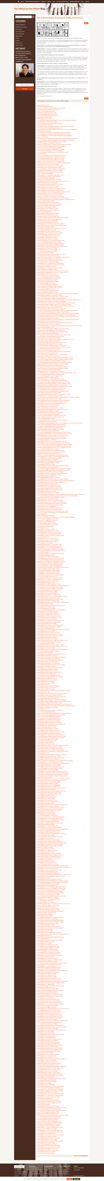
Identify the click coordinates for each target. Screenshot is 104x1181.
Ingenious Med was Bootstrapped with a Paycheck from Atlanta (53, 409)
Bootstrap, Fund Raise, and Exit (45, 847)
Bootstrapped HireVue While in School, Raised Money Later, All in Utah (54, 433)
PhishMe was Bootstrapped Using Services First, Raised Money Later (54, 447)
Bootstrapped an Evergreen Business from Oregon (50, 702)
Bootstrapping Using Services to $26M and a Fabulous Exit (52, 502)
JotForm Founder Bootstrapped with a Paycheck (49, 277)
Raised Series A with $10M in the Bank (47, 727)
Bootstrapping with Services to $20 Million (48, 248)
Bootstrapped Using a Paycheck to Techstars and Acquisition (52, 699)
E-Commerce (19, 43)
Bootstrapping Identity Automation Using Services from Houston (53, 271)
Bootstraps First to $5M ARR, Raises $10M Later (49, 179)
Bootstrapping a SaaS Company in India (47, 740)
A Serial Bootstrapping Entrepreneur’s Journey (48, 477)
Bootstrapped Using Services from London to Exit (49, 792)
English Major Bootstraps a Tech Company (48, 182)
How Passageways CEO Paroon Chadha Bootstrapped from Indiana (54, 134)
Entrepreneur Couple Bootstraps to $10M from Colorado (51, 156)
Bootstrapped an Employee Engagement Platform (49, 1101)
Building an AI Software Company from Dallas (48, 453)
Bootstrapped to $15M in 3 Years (45, 1052)
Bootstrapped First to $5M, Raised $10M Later (49, 584)
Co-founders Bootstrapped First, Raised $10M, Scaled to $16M (53, 882)
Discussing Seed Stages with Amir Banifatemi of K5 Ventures (52, 342)
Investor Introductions (62, 1)
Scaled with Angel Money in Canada (46, 835)
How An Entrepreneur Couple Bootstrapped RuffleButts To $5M (53, 368)
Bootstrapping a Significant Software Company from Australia (52, 438)
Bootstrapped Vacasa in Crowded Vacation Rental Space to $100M (54, 690)
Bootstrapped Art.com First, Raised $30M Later (49, 899)
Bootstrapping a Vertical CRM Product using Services (50, 508)
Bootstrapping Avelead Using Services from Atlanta (50, 344)
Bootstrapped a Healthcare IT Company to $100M (50, 695)
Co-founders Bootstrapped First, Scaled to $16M (49, 1116)
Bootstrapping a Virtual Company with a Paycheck (50, 546)
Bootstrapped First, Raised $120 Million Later (48, 999)
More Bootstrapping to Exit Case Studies (47, 523)
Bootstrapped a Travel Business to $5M (47, 1136)
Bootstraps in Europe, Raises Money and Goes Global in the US (53, 181)
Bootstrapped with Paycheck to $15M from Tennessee (50, 588)
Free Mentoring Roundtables (32, 1)
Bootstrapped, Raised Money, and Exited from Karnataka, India (53, 865)
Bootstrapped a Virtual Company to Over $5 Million (50, 955)
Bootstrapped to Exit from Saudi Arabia (47, 1060)
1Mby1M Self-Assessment (34, 1173)
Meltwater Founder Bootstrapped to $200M (48, 281)
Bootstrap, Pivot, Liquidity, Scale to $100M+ (48, 1005)
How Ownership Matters (43, 552)
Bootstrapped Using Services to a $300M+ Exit (49, 786)
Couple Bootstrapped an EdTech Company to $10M (50, 768)
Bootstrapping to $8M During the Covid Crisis (48, 236)
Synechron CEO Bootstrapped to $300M (47, 284)
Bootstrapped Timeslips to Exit (45, 935)
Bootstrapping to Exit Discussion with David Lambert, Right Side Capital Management (58, 293)
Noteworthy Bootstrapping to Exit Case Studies (49, 909)
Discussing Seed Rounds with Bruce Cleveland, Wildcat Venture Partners (55, 322)
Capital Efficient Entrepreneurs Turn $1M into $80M (50, 170)
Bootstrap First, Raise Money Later (46, 521)
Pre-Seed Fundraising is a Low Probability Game (49, 1109)
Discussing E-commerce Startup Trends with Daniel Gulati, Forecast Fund (55, 339)
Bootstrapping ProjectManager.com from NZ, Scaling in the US (53, 272)
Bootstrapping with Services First (45, 838)
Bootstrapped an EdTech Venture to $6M (47, 1139)
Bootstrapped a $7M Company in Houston (48, 728)
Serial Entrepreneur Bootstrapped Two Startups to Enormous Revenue (54, 704)
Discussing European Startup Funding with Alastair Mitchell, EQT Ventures (55, 357)
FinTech (17, 40)
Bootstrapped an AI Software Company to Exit (49, 839)
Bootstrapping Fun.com (43, 708)
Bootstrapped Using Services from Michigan (48, 918)
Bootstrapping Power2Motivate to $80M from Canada (50, 562)
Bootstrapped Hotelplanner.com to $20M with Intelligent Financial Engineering (56, 705)
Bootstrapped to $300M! (43, 684)
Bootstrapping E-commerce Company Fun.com (49, 321)
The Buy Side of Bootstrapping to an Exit (47, 115)
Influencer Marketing (63, 1173)
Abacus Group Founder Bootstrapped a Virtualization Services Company (54, 444)
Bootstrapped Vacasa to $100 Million (46, 1084)
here (51, 96)
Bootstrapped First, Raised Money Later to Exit (49, 801)
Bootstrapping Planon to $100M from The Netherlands (51, 263)
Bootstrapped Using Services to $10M (47, 813)
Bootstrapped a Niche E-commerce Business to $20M (50, 1141)
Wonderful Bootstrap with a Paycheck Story (48, 220)
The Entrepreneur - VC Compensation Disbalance (50, 547)
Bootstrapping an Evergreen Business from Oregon (50, 307)
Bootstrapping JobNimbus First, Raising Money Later (50, 489)
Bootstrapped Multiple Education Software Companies (50, 855)
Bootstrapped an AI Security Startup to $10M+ (49, 1125)
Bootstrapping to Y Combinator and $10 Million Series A (51, 175)
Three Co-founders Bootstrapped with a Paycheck (50, 1087)
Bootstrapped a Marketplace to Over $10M (48, 581)
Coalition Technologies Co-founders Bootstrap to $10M (51, 243)
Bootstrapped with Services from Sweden (47, 1019)
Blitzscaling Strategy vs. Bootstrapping (47, 912)
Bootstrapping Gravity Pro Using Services (47, 467)
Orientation (46, 1169)
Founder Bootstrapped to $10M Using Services (49, 1118)
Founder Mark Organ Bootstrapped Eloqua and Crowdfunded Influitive (54, 362)
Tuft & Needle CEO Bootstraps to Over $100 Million (50, 150)
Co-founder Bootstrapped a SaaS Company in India (50, 376)
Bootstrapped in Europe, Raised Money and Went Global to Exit (53, 970)
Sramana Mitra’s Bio (74, 1)
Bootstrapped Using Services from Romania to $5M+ (50, 940)
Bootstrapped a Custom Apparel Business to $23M (50, 1002)
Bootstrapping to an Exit (43, 105)
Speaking (20, 1173)
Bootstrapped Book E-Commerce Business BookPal (50, 395)
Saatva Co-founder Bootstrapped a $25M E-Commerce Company (53, 328)
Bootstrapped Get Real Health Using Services (48, 718)
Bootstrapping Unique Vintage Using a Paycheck (49, 337)
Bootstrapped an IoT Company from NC (47, 1055)
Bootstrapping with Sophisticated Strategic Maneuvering (51, 550)
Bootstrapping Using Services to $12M (47, 229)
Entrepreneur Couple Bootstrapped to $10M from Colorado (52, 561)
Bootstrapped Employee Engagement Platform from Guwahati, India (54, 874)
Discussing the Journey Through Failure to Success (50, 172)
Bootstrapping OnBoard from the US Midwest (48, 540)
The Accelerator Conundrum (23, 51)
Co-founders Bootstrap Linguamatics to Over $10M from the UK (53, 152)
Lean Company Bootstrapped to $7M (46, 711)
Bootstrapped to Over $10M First (45, 998)
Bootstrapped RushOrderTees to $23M (47, 623)
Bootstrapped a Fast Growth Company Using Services (51, 635)
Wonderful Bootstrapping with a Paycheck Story (49, 622)
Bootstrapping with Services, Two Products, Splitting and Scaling (53, 745)
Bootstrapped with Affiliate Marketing (46, 628)
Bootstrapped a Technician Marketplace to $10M (49, 967)
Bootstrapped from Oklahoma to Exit (46, 678)
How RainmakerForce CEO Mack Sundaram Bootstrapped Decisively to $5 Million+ (57, 138)
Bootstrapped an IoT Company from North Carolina (50, 667)
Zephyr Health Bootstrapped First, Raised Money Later (51, 417)
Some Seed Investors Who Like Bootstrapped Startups (51, 920)
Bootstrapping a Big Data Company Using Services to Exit (51, 724)
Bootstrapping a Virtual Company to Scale (48, 208)
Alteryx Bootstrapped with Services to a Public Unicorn (50, 190)
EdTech (17, 38)
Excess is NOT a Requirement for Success (48, 520)
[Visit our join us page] (19, 1166)
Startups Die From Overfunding (45, 929)
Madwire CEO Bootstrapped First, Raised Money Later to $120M (53, 217)
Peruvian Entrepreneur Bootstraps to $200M (48, 275)
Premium (49, 1)
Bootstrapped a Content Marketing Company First (50, 1017)
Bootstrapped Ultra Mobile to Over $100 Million (49, 570)
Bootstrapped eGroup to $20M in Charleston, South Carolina (52, 385)
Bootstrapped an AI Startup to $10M (46, 1142)
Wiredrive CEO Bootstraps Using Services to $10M (50, 194)
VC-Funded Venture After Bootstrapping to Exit (49, 1121)
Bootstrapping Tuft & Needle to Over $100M (48, 556)
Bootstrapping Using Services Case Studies (48, 923)
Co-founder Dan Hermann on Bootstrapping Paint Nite (51, 389)
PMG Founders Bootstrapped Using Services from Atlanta (51, 424)
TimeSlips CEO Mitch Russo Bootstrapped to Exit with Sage (52, 141)
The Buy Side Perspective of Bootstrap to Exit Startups (51, 911)
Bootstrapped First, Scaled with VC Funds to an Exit (50, 996)
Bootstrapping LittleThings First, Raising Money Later (50, 427)
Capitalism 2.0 (19, 61)
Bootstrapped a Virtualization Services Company (49, 830)
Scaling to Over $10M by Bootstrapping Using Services (51, 196)
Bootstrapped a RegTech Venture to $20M (48, 783)
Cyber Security (19, 45)
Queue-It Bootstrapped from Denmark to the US (49, 590)
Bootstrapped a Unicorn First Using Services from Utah (51, 807)
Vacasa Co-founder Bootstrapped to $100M (48, 290)
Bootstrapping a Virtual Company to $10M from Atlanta (51, 245)
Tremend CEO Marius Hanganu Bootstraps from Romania (51, 146)
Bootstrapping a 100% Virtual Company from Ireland (50, 232)
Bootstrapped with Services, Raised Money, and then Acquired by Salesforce (56, 480)
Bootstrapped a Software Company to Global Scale (50, 1045)
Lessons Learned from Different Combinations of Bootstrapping (53, 829)
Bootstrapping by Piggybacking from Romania (49, 213)
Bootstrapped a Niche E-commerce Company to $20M (51, 921)
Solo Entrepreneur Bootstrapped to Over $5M (48, 894)
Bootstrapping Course (33, 1167)
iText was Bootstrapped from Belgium (46, 418)
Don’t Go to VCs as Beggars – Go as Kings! (48, 518)
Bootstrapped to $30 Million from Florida (47, 1148)
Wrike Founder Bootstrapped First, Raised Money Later (51, 450)
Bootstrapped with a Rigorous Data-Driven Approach (50, 836)
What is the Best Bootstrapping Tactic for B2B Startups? (51, 990)
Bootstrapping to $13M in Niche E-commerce (48, 356)
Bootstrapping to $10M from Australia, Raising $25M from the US (53, 470)
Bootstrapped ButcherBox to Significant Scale (48, 600)
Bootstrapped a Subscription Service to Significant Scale (51, 982)
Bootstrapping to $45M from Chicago (46, 289)
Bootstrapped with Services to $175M (47, 789)
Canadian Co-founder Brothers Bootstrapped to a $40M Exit (52, 1066)
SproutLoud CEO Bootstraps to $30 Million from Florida (51, 149)
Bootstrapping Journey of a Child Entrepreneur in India (51, 737)
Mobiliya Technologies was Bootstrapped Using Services (51, 379)
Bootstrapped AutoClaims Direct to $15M (47, 680)
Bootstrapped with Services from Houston (47, 1071)
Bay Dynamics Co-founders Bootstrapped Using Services (51, 452)
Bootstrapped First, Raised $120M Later (47, 619)
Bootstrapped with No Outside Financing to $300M (50, 827)
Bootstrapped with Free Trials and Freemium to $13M (50, 1004)
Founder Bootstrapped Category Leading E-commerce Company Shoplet (55, 359)
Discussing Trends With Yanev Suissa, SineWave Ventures (52, 360)
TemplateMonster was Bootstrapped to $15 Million (50, 458)
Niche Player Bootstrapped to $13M (46, 925)
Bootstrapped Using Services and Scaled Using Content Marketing (53, 763)
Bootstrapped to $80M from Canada (46, 956)
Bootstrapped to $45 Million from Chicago (47, 1092)
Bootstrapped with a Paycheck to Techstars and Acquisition (52, 301)
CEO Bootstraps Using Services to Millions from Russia (51, 193)
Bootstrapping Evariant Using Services (47, 421)
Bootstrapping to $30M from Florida (46, 555)
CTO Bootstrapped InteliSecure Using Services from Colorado (52, 420)
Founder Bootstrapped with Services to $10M (48, 883)
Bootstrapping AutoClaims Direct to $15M (47, 280)
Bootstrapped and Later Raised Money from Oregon (50, 505)
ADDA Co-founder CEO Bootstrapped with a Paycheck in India (52, 331)
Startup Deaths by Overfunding (45, 543)
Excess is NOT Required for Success (46, 111)
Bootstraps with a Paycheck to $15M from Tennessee (50, 184)
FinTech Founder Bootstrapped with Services (48, 1100)
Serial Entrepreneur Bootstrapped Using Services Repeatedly (52, 754)
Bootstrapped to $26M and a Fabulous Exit (48, 1113)
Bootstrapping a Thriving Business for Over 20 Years (50, 734)
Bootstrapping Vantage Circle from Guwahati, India (50, 488)
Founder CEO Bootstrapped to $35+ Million (48, 988)
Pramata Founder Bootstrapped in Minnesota (48, 414)
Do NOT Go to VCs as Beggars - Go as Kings (48, 109)
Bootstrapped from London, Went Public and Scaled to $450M (52, 401)
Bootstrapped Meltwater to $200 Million (47, 1080)
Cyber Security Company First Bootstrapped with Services (51, 833)
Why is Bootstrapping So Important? (46, 515)
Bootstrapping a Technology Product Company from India (51, 254)
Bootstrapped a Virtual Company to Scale (47, 611)
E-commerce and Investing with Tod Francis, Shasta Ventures (52, 366)
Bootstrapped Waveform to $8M (45, 603)
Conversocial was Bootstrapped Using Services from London (52, 415)
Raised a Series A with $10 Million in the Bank (48, 350)
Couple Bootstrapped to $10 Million (46, 1153)
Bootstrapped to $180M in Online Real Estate (48, 698)
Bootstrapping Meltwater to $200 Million (47, 439)
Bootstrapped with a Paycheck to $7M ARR (48, 897)
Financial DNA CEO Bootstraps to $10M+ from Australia (51, 159)
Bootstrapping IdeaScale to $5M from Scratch (48, 462)
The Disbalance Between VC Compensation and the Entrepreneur (53, 934)
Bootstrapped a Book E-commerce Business (48, 759)
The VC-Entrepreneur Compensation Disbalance (49, 143)
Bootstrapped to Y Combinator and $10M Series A (50, 579)
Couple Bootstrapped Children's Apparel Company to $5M (51, 736)
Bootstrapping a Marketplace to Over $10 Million (49, 176)
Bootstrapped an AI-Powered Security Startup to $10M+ (51, 893)
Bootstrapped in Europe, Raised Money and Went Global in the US (54, 585)
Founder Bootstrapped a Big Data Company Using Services (52, 345)
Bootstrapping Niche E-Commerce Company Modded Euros (52, 482)
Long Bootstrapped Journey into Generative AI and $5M (51, 1034)
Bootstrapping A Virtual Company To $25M (48, 187)
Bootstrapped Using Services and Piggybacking (49, 785)
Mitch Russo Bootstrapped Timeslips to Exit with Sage (50, 549)
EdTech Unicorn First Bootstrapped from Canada (49, 642)
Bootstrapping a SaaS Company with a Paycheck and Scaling (52, 246)
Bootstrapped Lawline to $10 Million (46, 1033)
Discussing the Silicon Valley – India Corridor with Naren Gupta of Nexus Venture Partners (59, 299)
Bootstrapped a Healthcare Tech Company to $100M (50, 1090)
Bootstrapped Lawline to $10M (45, 652)
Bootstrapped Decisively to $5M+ (45, 931)
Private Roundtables (63, 1169)
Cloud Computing (20, 33)
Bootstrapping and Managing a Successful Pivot (49, 258)
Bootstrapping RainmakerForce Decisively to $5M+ (50, 544)
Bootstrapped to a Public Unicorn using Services (49, 979)
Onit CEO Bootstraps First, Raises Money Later (49, 249)
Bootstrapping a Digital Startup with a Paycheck (49, 341)
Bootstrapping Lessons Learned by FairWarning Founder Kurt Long (54, 442)
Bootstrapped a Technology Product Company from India (51, 654)
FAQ (45, 1171)
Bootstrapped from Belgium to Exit (46, 803)
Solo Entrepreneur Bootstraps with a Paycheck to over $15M (52, 503)
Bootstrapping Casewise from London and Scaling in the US (52, 441)
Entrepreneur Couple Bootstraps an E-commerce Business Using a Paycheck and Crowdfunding (61, 494)
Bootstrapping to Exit (43, 514)
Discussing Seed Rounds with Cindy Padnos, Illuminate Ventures (53, 296)
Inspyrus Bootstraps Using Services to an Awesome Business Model (54, 191)
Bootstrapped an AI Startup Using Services (48, 885)
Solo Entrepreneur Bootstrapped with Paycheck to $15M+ (51, 890)
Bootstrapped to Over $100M (45, 943)
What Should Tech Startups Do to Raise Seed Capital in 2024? (53, 1020)
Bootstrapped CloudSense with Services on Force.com (51, 757)
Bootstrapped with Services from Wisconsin (48, 993)
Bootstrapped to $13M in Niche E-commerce (48, 730)
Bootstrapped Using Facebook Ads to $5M (48, 769)
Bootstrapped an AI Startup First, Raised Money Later (50, 1068)
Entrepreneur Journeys (21, 27)
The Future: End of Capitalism (23, 59)
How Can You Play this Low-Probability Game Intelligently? (52, 108)
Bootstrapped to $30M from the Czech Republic (49, 858)
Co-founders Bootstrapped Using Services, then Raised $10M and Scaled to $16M (57, 495)
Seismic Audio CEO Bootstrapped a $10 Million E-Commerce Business (54, 446)
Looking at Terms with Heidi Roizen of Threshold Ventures (51, 330)
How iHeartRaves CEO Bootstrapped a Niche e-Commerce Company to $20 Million (58, 129)
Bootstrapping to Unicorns (44, 118)
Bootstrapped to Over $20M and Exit (46, 607)
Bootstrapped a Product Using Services (47, 862)
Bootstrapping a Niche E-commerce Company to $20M (51, 535)
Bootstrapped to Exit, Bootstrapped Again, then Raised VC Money (53, 629)
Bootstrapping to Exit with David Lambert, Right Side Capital (52, 693)
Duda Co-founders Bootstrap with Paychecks (48, 333)
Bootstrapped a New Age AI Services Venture (48, 1106)
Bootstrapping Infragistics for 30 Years (47, 491)
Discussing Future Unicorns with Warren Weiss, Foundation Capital (54, 347)
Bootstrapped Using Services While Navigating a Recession (52, 791)
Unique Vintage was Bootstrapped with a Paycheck (50, 286)
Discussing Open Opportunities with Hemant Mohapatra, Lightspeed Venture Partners (58, 319)
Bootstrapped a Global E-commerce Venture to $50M (50, 928)
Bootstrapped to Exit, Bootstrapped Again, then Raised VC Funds (53, 1008)
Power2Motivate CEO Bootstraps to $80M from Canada (51, 158)
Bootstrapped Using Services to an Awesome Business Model (52, 596)
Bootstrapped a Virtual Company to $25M (47, 591)
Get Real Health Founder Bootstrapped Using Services (51, 336)
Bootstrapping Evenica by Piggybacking (47, 506)
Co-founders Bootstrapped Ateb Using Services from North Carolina (54, 432)
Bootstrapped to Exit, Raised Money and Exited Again (50, 1089)
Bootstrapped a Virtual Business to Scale (47, 991)
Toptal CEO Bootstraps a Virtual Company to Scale (50, 287)
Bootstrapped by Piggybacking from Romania (48, 614)
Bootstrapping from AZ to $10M (45, 915)
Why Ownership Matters (43, 938)
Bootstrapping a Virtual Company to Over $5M (49, 573)
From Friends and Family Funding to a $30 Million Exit (51, 710)
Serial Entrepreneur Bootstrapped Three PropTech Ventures (52, 896)
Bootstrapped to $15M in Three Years (47, 673)
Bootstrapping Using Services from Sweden (48, 239)
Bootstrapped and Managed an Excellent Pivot (49, 1043)
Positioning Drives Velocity (44, 1104)
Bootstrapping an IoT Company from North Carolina (50, 267)
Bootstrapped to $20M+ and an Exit (46, 987)
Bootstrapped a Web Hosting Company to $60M (49, 756)
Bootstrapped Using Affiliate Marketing (47, 1007)
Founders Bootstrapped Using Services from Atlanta (50, 809)
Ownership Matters (42, 153)
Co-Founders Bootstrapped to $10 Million (47, 1023)
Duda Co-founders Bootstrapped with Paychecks (49, 716)
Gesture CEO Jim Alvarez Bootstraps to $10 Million (50, 147)
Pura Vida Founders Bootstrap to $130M (47, 251)
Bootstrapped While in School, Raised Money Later (50, 818)
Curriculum (61, 1167)
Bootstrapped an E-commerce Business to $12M (49, 964)
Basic (54, 1)
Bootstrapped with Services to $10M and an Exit (49, 1103)
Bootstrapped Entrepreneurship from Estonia (48, 202)
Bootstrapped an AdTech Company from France (49, 1013)
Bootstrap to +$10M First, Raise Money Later (48, 216)
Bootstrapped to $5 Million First (45, 1098)
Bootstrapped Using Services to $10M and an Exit (49, 879)
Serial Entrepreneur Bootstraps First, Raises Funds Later (51, 876)
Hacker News (77, 1155)
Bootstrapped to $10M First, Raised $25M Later (49, 856)
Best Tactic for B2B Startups (44, 211)
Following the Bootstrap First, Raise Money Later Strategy (51, 657)
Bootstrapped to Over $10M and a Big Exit (48, 961)
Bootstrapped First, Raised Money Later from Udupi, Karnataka (53, 479)
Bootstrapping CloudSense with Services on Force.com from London (54, 394)
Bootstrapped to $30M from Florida (46, 861)
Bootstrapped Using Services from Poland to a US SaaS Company (53, 602)
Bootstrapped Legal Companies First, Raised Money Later (52, 1030)
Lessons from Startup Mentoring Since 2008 (48, 1112)
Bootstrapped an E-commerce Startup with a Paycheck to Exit (52, 771)
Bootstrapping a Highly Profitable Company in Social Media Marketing (54, 304)
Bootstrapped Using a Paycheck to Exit (47, 725)
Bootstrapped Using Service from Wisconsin (48, 613)
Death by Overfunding (43, 137)
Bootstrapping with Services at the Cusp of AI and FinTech (51, 788)
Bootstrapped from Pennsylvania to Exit (47, 797)
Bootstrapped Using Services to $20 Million (48, 1028)
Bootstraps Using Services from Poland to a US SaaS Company (53, 197)
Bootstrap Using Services (44, 537)
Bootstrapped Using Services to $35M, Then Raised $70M (52, 780)
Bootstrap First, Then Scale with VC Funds (48, 214)
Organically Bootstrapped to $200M (46, 824)
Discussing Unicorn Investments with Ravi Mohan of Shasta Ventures (54, 351)
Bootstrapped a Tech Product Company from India (50, 1039)
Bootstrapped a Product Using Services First (48, 806)
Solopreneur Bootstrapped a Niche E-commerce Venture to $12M (53, 778)
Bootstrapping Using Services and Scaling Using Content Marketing (54, 400)
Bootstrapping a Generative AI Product (47, 1037)
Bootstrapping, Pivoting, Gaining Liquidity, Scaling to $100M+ (52, 225)
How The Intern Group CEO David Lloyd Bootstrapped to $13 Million (54, 132)
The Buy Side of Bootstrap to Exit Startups (48, 524)
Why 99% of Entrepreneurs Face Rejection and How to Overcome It (54, 903)
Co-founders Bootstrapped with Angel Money (48, 821)
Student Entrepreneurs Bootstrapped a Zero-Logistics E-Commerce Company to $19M (58, 397)
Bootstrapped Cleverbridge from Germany (48, 707)
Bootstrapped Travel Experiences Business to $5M (50, 917)
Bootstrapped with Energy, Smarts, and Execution (49, 853)
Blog (82, 1)
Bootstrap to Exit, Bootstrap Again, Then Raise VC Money (51, 228)
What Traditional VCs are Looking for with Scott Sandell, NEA (52, 380)
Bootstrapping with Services (44, 131)
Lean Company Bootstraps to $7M (46, 327)
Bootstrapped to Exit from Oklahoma (46, 1077)
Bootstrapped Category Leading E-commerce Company (51, 731)
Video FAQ (46, 1173)
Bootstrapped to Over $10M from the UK (47, 944)
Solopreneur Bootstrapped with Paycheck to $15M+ (50, 1122)
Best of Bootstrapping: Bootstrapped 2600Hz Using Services (60, 18)
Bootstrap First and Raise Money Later (47, 112)
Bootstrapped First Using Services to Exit (47, 800)
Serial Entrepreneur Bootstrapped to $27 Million (49, 1051)
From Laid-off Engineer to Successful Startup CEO (50, 204)
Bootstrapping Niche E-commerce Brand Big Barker (50, 565)
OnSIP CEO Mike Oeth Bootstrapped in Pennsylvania (50, 412)
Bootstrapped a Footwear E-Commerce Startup (49, 1096)
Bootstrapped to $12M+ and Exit (45, 742)
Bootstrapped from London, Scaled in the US (48, 826)
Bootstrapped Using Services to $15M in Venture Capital (51, 750)
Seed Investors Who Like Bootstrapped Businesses (50, 128)
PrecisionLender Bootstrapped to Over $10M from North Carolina (53, 567)
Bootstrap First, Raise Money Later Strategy (48, 908)
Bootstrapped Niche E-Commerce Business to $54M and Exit (52, 842)
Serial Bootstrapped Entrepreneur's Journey (48, 864)
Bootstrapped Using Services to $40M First (48, 593)
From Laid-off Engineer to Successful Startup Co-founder (51, 605)
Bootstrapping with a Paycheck (45, 124)
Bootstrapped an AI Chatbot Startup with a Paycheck (50, 891)
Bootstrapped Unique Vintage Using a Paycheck (49, 719)
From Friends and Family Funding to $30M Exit (49, 324)
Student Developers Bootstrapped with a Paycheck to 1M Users (53, 774)
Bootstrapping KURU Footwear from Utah (47, 483)
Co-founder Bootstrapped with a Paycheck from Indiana (51, 264)
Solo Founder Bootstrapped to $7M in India (48, 739)
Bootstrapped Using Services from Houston (48, 670)
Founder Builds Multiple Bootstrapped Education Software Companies (54, 468)
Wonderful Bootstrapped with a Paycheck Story (49, 1001)
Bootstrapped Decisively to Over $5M (46, 1151)
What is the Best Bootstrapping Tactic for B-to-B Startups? (51, 610)
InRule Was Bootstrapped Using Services (47, 406)
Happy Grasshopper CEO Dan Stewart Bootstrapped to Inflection (53, 465)
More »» (52, 118)
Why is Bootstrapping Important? (45, 106)
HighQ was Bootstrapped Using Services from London (50, 407)
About (22, 1)
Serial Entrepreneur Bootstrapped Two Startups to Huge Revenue (53, 312)
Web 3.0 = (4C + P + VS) (22, 57)
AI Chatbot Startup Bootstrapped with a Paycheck (49, 1124)
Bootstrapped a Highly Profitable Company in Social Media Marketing (54, 701)
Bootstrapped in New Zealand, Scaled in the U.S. (49, 1072)
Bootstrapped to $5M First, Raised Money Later (49, 485)
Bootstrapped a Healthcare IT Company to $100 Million (51, 1086)
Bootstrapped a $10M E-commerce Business (48, 832)
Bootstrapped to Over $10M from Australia (48, 958)
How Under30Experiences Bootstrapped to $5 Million (50, 123)
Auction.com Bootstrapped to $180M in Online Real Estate (51, 298)
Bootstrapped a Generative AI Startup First (48, 1061)
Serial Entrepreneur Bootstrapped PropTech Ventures (50, 1131)
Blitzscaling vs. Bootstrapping (45, 117)
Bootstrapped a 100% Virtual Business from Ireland (50, 1014)
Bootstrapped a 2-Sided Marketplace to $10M (48, 953)
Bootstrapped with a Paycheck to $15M (47, 973)
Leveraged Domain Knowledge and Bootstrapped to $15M (52, 1078)
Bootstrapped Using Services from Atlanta (48, 1040)
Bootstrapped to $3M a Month (45, 777)
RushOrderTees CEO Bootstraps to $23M (47, 222)
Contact (87, 1)
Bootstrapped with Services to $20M (46, 648)
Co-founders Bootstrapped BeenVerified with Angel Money (51, 436)
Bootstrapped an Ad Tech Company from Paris (49, 632)
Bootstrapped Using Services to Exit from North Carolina (51, 816)
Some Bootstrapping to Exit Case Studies (47, 114)
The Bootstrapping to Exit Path (45, 900)
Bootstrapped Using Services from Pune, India (49, 1069)
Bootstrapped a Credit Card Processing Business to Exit (51, 766)
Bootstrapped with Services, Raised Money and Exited (51, 1093)
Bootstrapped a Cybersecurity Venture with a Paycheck (51, 1135)
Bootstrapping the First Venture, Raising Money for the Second (53, 435)
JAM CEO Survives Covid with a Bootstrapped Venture (51, 365)
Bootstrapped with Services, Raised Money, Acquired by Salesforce (54, 867)
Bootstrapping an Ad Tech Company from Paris (49, 231)
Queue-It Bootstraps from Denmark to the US (48, 185)
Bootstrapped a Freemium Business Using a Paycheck (51, 1075)
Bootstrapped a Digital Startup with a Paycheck (49, 721)
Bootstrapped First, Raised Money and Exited (48, 1042)
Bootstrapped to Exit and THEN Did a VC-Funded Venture (51, 886)
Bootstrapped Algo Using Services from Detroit (49, 1138)
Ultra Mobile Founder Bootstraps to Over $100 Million (50, 166)
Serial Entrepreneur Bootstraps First (46, 812)
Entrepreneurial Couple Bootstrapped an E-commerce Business (53, 880)
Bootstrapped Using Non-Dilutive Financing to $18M (50, 845)
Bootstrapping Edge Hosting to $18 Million (48, 459)
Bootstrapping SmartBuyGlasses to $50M (47, 541)
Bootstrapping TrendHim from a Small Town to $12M (50, 578)
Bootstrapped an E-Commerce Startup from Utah (49, 870)
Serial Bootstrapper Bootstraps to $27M (47, 269)
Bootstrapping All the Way (44, 692)
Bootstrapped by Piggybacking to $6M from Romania (50, 995)
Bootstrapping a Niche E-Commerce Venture (48, 261)
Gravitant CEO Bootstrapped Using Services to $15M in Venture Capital (55, 386)
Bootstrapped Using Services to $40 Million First (49, 978)
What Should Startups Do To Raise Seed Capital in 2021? (51, 240)
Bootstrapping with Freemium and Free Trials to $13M (51, 223)
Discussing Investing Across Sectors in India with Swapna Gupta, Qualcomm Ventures (58, 316)
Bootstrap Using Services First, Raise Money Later (50, 219)
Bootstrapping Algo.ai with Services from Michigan (50, 532)
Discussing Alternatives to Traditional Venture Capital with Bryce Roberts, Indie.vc (57, 372)
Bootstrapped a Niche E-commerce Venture (48, 661)
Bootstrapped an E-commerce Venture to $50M (49, 1147)
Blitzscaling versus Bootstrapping (45, 526)
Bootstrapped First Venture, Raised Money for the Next (51, 820)
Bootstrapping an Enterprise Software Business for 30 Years (52, 1110)
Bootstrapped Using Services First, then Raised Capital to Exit (52, 804)
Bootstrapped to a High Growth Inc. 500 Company (50, 398)
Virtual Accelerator (18, 1169)
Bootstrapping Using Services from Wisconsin (48, 210)
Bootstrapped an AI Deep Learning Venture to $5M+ (50, 1127)
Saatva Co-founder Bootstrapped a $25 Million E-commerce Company (54, 713)
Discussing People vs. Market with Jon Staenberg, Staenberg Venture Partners (56, 302)
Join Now (46, 1175)
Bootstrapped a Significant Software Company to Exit (50, 823)
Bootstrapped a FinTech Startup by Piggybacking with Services (53, 775)
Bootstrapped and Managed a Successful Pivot (49, 658)
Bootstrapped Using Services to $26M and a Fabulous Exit (52, 888)
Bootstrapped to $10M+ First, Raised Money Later (50, 617)
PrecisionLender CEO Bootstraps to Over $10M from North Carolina (54, 162)
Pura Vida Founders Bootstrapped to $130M (48, 651)
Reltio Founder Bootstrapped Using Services (48, 430)
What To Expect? (47, 1167)
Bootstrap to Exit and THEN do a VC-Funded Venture (50, 500)
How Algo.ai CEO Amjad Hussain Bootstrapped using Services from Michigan (56, 126)
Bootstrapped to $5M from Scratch (46, 848)
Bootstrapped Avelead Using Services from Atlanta (50, 722)
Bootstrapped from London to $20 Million (47, 1081)
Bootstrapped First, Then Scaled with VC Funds (49, 616)
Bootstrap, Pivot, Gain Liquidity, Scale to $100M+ (49, 626)
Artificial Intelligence (20, 24)
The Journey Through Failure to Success (47, 576)
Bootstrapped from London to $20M (46, 683)
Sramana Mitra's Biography (20, 1171)
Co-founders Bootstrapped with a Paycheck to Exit (50, 1049)
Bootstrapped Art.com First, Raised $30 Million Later (50, 1130)
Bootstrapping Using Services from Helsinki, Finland (50, 509)
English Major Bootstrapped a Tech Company (48, 972)
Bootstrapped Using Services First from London (49, 1010)
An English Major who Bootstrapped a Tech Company (50, 587)
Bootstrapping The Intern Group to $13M (47, 538)
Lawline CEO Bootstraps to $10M (46, 252)
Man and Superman (21, 55)
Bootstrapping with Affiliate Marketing (46, 226)
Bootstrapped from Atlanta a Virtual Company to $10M (51, 645)
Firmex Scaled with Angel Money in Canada (48, 449)
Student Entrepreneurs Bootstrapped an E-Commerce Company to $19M (55, 760)
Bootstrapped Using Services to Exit (46, 743)
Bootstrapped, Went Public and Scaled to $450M (49, 765)
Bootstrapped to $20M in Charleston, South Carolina (50, 748)
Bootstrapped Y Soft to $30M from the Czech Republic (51, 471)
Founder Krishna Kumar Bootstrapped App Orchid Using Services (53, 391)
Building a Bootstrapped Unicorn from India (48, 1065)
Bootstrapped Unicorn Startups (45, 914)
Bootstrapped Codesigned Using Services (48, 655)
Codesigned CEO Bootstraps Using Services (48, 255)
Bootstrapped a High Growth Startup (46, 798)
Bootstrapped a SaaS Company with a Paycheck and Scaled (52, 646)
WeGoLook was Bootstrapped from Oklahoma (49, 278)
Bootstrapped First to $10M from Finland (47, 850)
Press (15, 1173)
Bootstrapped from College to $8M (46, 984)
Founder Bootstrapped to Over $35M (46, 608)
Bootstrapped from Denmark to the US (47, 975)
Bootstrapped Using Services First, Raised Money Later (51, 620)
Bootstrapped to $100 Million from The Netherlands (50, 1048)
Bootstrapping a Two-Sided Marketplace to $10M (49, 167)
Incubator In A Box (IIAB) (79, 1167)
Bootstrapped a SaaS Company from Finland (48, 946)
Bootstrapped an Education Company (47, 666)
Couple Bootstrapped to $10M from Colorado (48, 947)
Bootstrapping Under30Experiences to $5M (48, 530)
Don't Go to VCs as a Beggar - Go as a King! (48, 905)
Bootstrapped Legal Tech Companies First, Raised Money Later (53, 649)
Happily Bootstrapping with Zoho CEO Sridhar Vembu (50, 599)
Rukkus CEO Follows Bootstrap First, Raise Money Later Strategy (53, 257)
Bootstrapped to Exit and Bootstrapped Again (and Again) (51, 1058)
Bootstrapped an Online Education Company (48, 1054)
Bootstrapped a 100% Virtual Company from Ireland (50, 634)
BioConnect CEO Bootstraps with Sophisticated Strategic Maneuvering (54, 144)
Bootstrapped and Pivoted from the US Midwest (49, 926)
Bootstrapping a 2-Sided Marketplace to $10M (49, 572)
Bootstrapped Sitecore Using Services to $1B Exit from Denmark (53, 751)
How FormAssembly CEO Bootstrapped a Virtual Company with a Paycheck (56, 140)
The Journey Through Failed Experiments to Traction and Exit (52, 963)
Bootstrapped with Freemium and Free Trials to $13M (50, 625)
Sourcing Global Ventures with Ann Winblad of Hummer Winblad (53, 363)
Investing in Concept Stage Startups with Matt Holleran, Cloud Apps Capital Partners (58, 310)
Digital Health (19, 36)
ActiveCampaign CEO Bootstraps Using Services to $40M (51, 188)
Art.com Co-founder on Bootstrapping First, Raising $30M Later (52, 512)
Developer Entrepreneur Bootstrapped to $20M (49, 781)
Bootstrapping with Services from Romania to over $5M (51, 553)
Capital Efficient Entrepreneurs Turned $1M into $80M (50, 575)
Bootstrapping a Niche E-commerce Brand (48, 949)
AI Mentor (43, 1)
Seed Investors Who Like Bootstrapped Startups (49, 533)
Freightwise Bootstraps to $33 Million (46, 178)
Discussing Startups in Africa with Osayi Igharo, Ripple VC (51, 309)
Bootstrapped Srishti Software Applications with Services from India (54, 382)
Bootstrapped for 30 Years (44, 877)
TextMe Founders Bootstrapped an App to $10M (49, 369)
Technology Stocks (20, 31)
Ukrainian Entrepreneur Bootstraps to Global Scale (50, 260)
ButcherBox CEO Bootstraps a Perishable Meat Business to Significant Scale (56, 199)
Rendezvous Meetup (33, 1171)
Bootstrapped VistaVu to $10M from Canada (48, 411)
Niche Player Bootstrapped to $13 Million (47, 1144)
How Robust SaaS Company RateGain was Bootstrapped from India (54, 383)
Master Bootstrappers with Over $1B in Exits (48, 164)
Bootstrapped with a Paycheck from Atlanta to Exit (49, 794)
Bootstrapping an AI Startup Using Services (48, 498)
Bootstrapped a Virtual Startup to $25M (47, 976)
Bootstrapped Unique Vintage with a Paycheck (49, 686)
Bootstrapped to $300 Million (44, 1083)
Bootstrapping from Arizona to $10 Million (47, 121)
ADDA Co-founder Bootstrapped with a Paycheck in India (51, 715)
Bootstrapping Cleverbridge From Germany (48, 318)
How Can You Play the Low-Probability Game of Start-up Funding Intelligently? (56, 517)
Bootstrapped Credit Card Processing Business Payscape (51, 403)
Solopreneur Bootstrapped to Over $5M (47, 1128)
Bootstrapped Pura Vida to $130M (46, 1031)
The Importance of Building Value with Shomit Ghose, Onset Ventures (54, 334)
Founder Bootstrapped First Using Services (48, 815)
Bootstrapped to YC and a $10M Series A (47, 966)
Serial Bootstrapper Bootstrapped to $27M (48, 669)
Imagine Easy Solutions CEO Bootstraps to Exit (49, 205)
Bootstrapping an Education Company (47, 266)
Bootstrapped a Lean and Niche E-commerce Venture (50, 1095)
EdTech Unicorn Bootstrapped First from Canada (49, 242)
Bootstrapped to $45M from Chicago (46, 689)
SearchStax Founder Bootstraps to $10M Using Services (51, 497)
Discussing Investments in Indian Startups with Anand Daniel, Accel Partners (56, 306)
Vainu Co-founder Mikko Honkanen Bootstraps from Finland (52, 155)
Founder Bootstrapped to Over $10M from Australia (50, 564)
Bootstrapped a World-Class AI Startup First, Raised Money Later (53, 772)
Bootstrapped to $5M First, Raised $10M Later (49, 969)
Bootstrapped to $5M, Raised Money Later (48, 871)
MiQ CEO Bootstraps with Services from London (49, 234)
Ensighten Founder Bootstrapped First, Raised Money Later (52, 426)
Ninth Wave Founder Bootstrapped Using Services (50, 486)
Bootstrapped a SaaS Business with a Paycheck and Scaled (52, 1026)
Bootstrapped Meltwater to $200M (46, 681)
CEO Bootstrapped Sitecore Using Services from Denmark (52, 388)
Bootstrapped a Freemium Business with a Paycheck (50, 676)
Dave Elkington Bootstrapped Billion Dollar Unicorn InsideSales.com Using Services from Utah (60, 423)
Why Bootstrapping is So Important (46, 902)
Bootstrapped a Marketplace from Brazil (47, 637)
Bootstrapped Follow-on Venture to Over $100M (49, 952)
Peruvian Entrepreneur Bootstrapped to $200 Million (50, 1074)
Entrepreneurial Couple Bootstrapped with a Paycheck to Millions (53, 1115)
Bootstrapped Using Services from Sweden (48, 638)
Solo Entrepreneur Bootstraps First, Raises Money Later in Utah (53, 511)
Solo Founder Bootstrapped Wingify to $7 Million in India (51, 374)
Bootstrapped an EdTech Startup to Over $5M (49, 1145)
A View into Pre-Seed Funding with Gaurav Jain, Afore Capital (52, 354)
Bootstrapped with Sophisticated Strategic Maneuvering (51, 937)
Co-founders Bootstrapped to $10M (46, 643)
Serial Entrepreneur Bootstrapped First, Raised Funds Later (52, 1107)
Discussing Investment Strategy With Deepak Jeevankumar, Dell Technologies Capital (58, 313)
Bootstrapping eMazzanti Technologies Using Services (51, 429)
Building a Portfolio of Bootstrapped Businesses (49, 1063)
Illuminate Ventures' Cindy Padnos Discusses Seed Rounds (52, 696)
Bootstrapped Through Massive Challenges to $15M (50, 844)
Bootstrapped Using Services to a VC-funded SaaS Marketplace (53, 981)
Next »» (86, 23)
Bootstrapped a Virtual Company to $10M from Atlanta (51, 1025)
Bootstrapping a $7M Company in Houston (48, 353)
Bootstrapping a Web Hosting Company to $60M (49, 392)
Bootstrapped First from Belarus (45, 859)
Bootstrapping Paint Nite (43, 753)
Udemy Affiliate (77, 1169)
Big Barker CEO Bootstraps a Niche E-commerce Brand (51, 161)
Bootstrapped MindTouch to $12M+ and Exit (48, 377)
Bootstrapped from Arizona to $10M (46, 529)
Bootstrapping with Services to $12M (46, 631)
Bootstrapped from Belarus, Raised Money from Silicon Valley (52, 473)
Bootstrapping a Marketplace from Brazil (47, 237)
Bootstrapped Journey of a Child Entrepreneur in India (51, 371)
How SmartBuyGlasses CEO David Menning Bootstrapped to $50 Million (55, 135)
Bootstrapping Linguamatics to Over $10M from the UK (51, 558)
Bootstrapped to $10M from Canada (46, 795)
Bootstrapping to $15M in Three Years (47, 274)
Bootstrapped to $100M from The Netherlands (49, 663)
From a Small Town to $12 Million (46, 173)
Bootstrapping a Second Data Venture (47, 1036)
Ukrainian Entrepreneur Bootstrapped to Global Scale (50, 660)
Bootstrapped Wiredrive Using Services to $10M (49, 597)
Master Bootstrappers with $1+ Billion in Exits (48, 568)
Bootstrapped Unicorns (43, 527)
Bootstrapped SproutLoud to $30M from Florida (49, 474)
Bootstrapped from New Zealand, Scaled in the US (50, 672)
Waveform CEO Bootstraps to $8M (46, 201)
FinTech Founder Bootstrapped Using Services (49, 873)
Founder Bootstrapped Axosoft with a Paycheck (49, 348)
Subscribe (24, 88)
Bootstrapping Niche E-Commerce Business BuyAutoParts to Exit (53, 456)
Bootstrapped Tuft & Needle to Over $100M (48, 1150)
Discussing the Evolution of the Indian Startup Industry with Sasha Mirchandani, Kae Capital (60, 325)
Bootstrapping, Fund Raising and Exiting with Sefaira (50, 461)
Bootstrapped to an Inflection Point (46, 851)
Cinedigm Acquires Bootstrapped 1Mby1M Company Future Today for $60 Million (57, 120)
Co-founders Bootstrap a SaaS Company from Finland (51, 559)
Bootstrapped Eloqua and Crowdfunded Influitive (49, 733)
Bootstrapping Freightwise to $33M (46, 582)
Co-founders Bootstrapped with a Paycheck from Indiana (51, 664)
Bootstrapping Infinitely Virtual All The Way (48, 292)
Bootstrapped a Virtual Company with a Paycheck (49, 932)
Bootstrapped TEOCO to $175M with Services (49, 404)
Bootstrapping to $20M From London (46, 283)
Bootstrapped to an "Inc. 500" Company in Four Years (50, 762)
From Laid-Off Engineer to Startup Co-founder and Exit (51, 985)
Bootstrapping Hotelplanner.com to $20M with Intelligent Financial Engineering (56, 315)
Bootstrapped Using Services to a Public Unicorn (49, 594)
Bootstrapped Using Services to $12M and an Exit (49, 1011)
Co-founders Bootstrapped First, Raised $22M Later (50, 841)
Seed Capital (19, 29)
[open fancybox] (25, 70)
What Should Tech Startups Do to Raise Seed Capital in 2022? (53, 640)
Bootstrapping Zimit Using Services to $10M (48, 492)
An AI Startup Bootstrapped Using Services (47, 1119)
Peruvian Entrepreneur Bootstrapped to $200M (49, 675)
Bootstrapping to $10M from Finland (46, 464)
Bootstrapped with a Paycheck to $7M (47, 1133)
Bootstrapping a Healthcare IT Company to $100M (50, 295)
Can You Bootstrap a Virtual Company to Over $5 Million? (51, 169)
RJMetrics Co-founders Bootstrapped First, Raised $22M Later (53, 455)
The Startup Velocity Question (23, 53)
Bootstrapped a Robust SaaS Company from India (50, 746)
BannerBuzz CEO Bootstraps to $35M (47, 207)
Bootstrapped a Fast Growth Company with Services (50, 1016)
